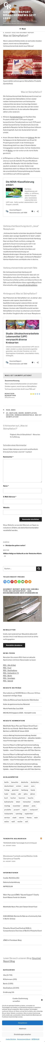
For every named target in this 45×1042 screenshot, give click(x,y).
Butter (10, 151)
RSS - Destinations (10, 670)
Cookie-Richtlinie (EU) (11, 878)
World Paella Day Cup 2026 (13, 709)
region (24, 810)
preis (33, 806)
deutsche (24, 782)
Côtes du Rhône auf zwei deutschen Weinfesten (21, 700)
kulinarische (8, 802)
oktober (26, 806)
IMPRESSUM (35, 1039)
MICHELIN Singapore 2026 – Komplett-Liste (19, 713)
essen (26, 786)
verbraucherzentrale (24, 415)
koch (6, 798)
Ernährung (7, 992)
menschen (27, 802)
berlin (6, 782)
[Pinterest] (12, 581)
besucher (14, 782)
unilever (10, 415)
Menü (24, 29)
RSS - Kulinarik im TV (11, 673)
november (16, 806)
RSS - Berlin (7, 676)
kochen (13, 798)
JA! (7, 413)
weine (6, 822)
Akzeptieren (22, 1023)
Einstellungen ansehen (22, 1034)
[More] (29, 581)
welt (13, 822)
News (13, 410)
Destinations (8, 988)
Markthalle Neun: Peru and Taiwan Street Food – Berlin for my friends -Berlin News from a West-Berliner (20, 728)
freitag (6, 790)
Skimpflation (31, 413)
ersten (18, 786)
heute (33, 790)
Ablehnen (22, 1029)
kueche (30, 798)
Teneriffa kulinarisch (14, 838)
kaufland (13, 413)
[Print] (26, 581)
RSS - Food (7, 668)
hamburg (24, 790)
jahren (32, 794)
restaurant (34, 810)
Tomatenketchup (16, 117)
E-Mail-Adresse (9, 497)
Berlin (5, 984)
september (29, 814)
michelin (36, 802)
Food (8, 410)
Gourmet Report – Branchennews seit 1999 (19, 15)
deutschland (9, 786)
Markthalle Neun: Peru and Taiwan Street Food (20, 907)
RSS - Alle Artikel (9, 665)
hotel (6, 794)
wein (36, 818)
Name (6, 486)
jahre (26, 794)
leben (18, 802)
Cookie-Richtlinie (11, 1039)
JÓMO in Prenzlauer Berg (12, 940)
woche (19, 822)
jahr (19, 794)
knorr (21, 413)
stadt (14, 818)
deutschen (35, 782)
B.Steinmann (8, 979)
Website (6, 508)
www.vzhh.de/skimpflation (27, 285)
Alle (4, 975)
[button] (42, 1000)
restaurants (8, 814)
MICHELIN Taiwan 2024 (20, 731)
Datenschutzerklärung (23, 1039)
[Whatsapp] (19, 581)
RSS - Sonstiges (9, 678)
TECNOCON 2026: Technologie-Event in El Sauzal (20, 843)
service (7, 818)
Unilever (31, 138)
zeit (26, 822)
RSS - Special (8, 681)
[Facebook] (4, 581)
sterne (21, 818)
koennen (22, 798)
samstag (19, 814)
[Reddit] (15, 581)
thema (29, 818)
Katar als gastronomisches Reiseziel (16, 704)
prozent (17, 810)
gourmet (15, 790)
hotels (13, 794)
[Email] (22, 581)
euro (33, 786)
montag (7, 806)
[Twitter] (8, 581)
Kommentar (8, 457)
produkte (7, 810)
